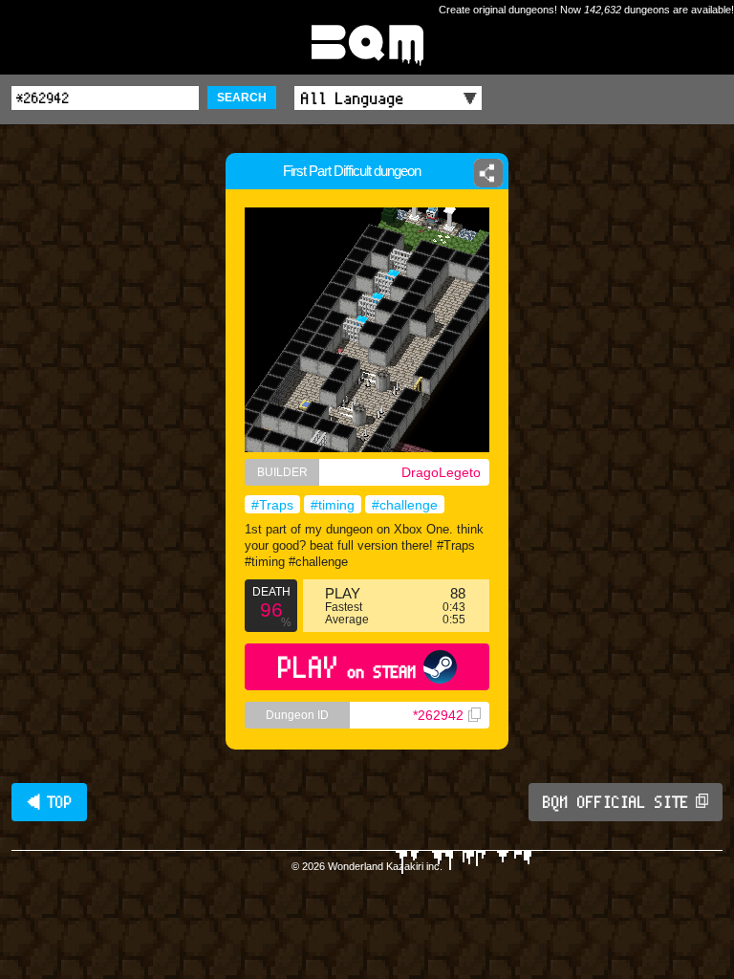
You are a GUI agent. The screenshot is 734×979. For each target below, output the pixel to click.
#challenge (405, 504)
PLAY (347, 667)
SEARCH (242, 97)
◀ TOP (49, 802)
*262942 (438, 715)
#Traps (272, 504)
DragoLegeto (441, 472)
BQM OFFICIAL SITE (616, 802)
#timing (333, 504)
